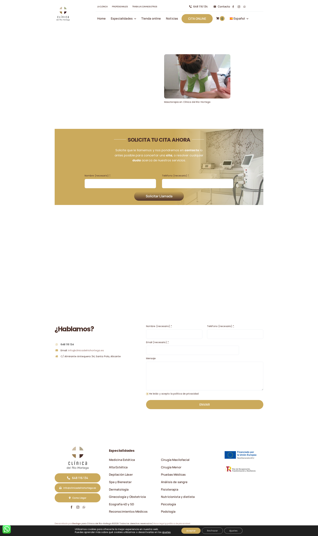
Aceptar (191, 530)
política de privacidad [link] (178, 523)
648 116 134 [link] (67, 344)
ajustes (166, 532)
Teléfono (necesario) (175, 175)
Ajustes (233, 530)
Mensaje (151, 358)
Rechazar (212, 530)
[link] (63, 6)
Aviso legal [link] (159, 523)
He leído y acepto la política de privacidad (174, 393)
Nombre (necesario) (97, 175)
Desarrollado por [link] (68, 523)
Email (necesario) (157, 342)
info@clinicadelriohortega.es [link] (86, 350)
